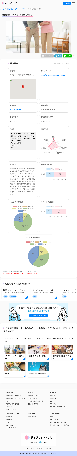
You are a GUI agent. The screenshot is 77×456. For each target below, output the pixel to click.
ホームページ (48, 56)
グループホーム (32, 398)
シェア (69, 56)
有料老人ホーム (54, 419)
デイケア (9, 422)
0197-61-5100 (15, 110)
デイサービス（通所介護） (14, 395)
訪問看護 (9, 419)
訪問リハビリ (10, 425)
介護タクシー (54, 404)
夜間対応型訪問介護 (12, 404)
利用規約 (48, 448)
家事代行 (52, 395)
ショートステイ (11, 409)
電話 (59, 56)
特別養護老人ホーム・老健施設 (59, 425)
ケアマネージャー (11, 407)
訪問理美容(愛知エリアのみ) (58, 407)
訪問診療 (9, 416)
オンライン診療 (11, 428)
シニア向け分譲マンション (58, 422)
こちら (25, 271)
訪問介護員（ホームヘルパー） (16, 398)
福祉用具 (9, 401)
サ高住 (52, 416)
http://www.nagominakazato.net (53, 75)
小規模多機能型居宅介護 (35, 401)
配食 (51, 401)
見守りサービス (33, 416)
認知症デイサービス (34, 395)
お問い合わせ (30, 448)
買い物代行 (53, 398)
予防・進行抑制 (33, 404)
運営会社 (40, 448)
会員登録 (67, 3)
